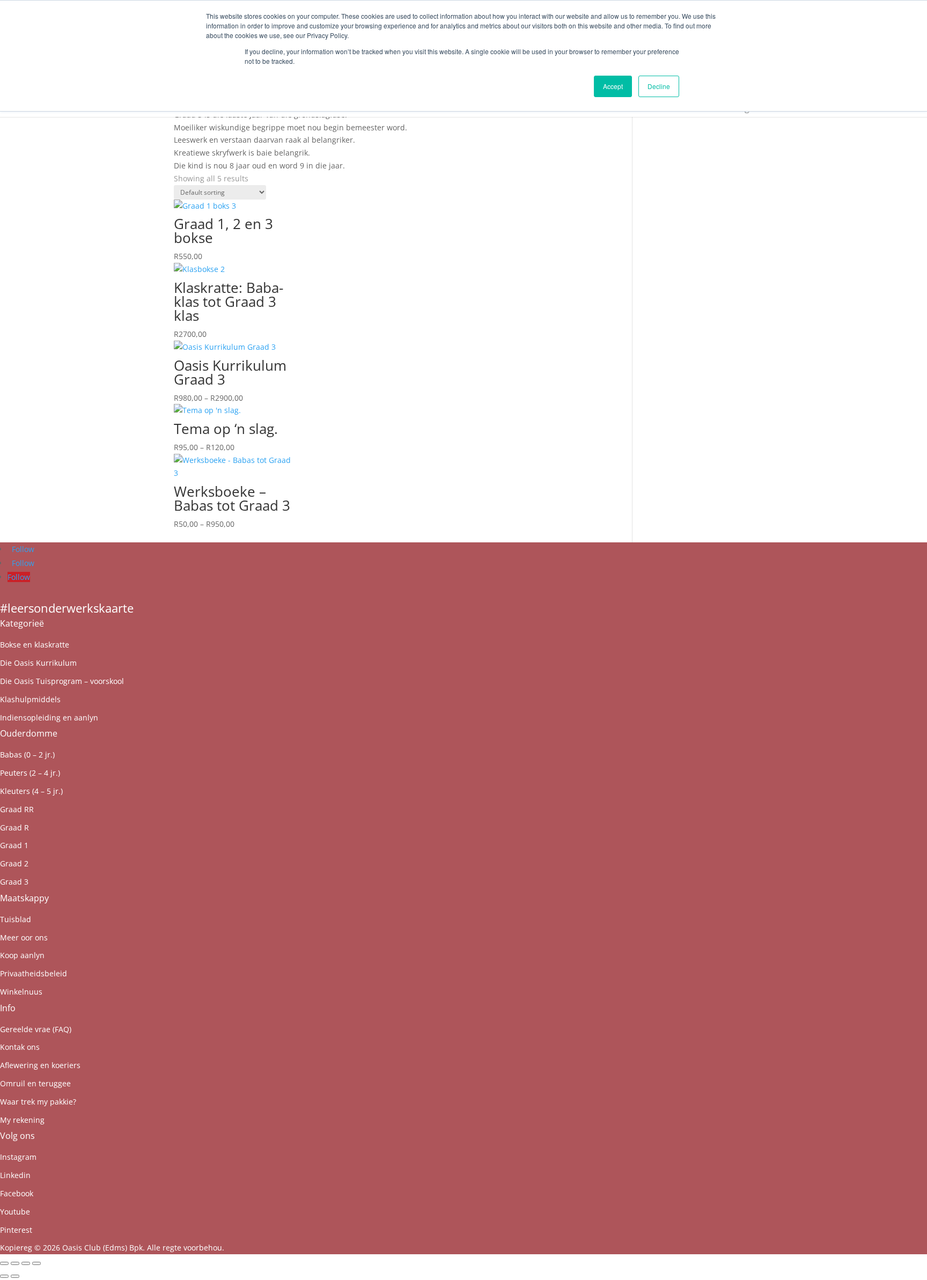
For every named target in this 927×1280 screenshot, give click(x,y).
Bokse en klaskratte (34, 644)
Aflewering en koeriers (40, 1065)
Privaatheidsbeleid (33, 973)
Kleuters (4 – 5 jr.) (31, 791)
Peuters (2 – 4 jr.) (30, 773)
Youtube (15, 1212)
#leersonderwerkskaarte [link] (67, 608)
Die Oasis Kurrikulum (38, 663)
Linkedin (15, 1175)
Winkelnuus (21, 992)
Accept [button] (613, 86)
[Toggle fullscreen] (15, 1263)
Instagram (18, 1157)
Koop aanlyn (22, 955)
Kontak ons (20, 1047)
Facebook (16, 1193)
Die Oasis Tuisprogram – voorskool (62, 681)
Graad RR (17, 809)
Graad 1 (14, 845)
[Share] (25, 1263)
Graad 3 (14, 882)
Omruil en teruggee (35, 1083)
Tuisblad (15, 919)
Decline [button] (659, 86)
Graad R (14, 827)
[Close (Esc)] (36, 1263)
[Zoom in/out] (4, 1263)
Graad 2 (14, 863)
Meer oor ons (24, 937)
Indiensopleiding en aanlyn (49, 717)
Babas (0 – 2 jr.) (27, 754)
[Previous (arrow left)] (4, 1276)
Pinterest (16, 1230)
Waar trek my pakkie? (38, 1102)
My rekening (22, 1120)
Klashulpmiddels (30, 699)
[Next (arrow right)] (15, 1276)
